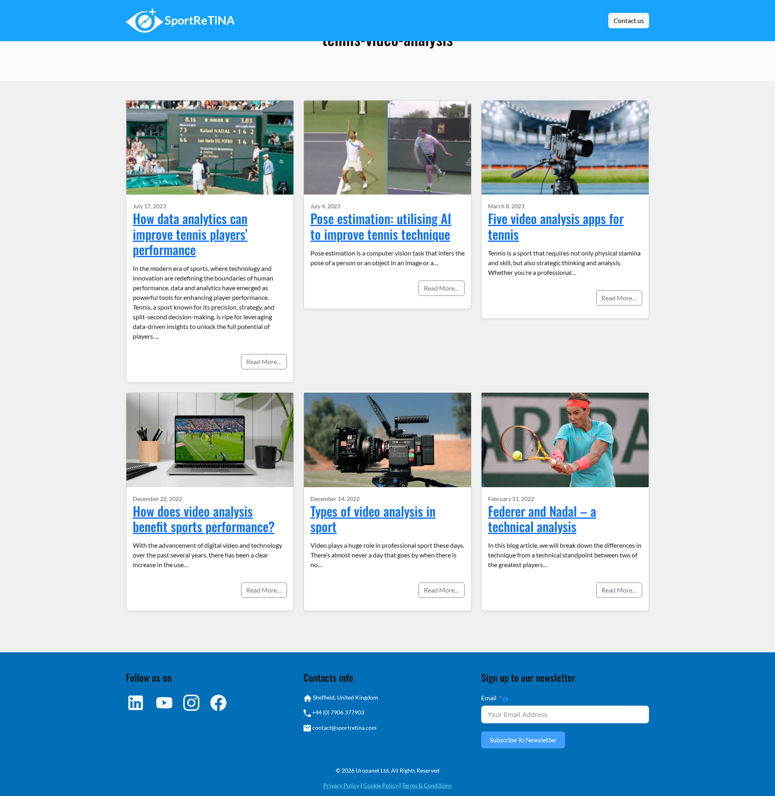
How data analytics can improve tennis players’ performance (190, 234)
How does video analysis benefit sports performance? (203, 518)
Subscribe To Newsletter (523, 740)
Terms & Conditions (427, 785)
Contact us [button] (629, 20)
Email (488, 698)
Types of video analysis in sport (373, 518)
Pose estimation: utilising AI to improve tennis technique (380, 226)
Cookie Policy (380, 785)
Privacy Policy (341, 785)
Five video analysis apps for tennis (556, 226)
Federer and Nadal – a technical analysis (542, 518)
